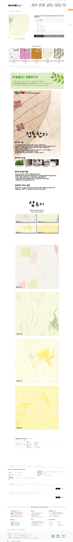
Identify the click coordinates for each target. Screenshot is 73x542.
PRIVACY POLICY (22, 529)
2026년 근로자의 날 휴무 (34, 515)
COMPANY (8, 529)
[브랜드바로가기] (43, 29)
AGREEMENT (13, 529)
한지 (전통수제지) (18, 11)
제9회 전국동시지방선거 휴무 (35, 514)
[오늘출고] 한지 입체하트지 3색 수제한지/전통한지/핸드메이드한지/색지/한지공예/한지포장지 (25, 61)
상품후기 (29, 66)
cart (50, 0)
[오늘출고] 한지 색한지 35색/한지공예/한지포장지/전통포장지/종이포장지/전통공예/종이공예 (36, 61)
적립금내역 (50, 521)
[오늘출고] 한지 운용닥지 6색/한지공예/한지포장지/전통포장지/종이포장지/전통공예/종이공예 (48, 61)
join (44, 0)
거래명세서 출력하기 (60, 525)
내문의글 (50, 525)
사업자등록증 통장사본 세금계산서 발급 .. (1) (37, 521)
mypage (47, 0)
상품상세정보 (12, 66)
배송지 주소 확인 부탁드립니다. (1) (36, 525)
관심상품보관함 (51, 524)
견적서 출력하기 (59, 524)
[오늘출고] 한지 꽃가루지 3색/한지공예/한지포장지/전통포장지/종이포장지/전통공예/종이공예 (14, 61)
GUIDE (18, 529)
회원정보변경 (59, 521)
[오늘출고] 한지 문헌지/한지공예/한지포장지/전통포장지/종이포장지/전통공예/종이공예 (59, 61)
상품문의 (38, 66)
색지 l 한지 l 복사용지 (12, 11)
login (41, 0)
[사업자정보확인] (22, 535)
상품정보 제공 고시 (21, 66)
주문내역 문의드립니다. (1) (35, 524)
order (53, 0)
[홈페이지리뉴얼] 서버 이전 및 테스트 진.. (37, 516)
